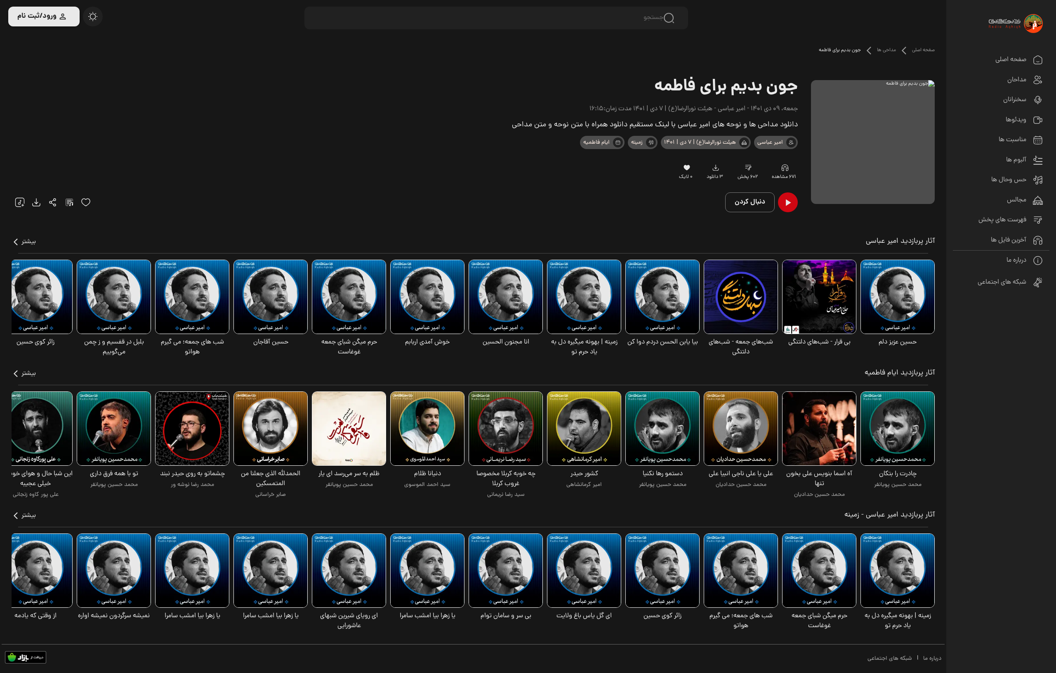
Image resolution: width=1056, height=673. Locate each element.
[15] (86, 202)
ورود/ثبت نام (37, 16)
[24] (53, 202)
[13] (744, 142)
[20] (93, 16)
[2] (618, 142)
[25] (69, 202)
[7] (791, 142)
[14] (748, 167)
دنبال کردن (750, 202)
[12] (651, 142)
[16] (687, 167)
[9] (784, 167)
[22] (20, 202)
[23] (715, 167)
